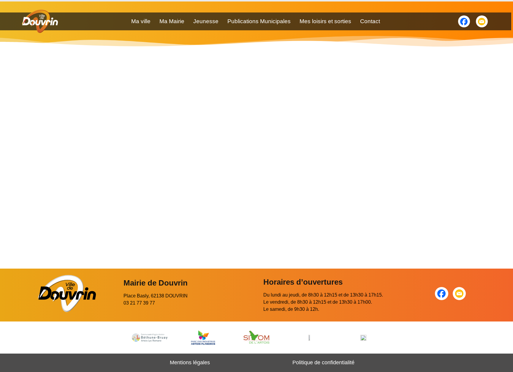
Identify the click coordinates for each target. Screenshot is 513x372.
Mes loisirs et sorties (325, 21)
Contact (370, 21)
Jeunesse (205, 21)
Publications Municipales (259, 21)
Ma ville (141, 21)
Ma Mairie (171, 21)
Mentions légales (190, 362)
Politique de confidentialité (323, 362)
